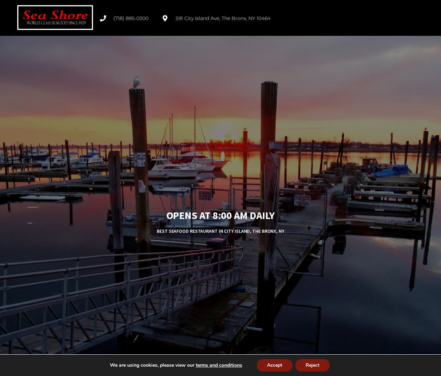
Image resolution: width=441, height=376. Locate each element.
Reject (312, 365)
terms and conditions (219, 365)
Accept (274, 365)
